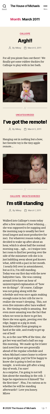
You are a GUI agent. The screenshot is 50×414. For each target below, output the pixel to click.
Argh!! (25, 40)
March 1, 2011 (34, 210)
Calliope (25, 33)
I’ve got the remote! (25, 122)
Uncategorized (25, 115)
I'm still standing (25, 203)
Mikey (18, 47)
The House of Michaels (25, 5)
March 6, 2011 (34, 47)
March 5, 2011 (34, 129)
